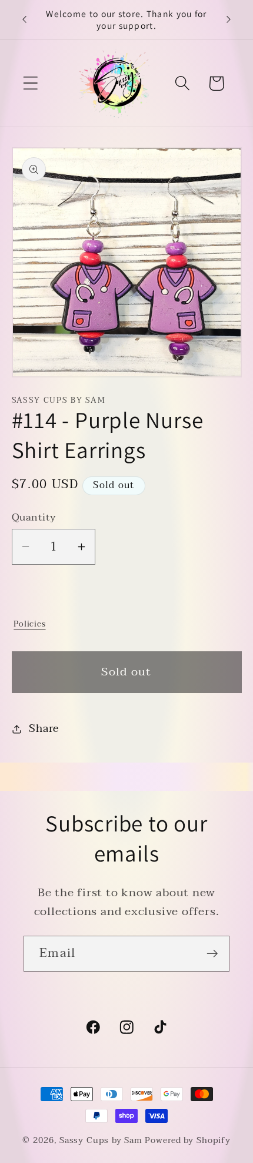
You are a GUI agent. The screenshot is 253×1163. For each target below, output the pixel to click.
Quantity (34, 517)
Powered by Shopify (187, 1140)
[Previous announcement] (25, 19)
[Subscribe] (212, 954)
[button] (30, 83)
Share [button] (43, 729)
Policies (29, 624)
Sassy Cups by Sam (100, 1140)
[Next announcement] (229, 19)
